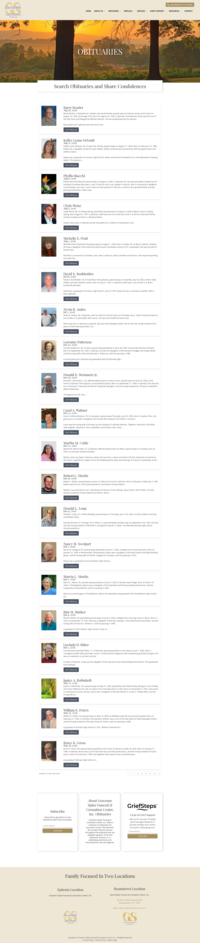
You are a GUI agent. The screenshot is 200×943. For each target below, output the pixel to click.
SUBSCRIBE (57, 831)
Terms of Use (100, 940)
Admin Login (112, 940)
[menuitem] (88, 11)
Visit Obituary (71, 129)
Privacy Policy (88, 940)
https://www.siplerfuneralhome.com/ (129, 908)
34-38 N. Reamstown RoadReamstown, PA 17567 (129, 901)
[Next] (159, 774)
